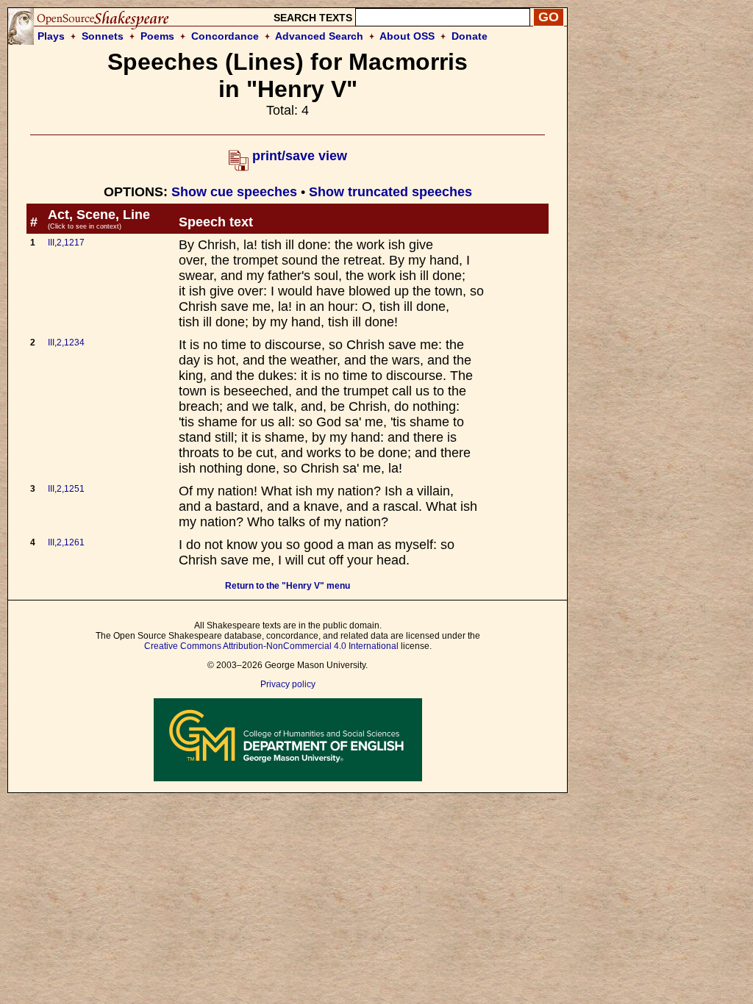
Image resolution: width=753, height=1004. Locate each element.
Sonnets (103, 36)
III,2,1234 (66, 342)
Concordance (225, 36)
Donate (470, 36)
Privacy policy (287, 684)
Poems (157, 36)
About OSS (407, 36)
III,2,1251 (66, 489)
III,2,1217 (66, 242)
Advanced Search (319, 36)
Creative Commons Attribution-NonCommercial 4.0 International (271, 646)
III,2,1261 (66, 542)
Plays (51, 36)
